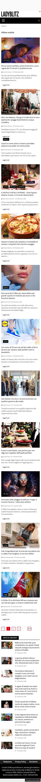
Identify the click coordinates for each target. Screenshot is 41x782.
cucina (6, 187)
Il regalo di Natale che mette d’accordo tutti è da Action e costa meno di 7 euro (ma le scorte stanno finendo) (26, 690)
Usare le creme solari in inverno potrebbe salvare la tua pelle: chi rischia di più (17, 144)
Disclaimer (33, 762)
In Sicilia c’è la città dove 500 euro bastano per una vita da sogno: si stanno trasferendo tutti (19, 601)
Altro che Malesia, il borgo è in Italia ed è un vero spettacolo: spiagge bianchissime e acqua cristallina (20, 119)
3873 (29, 629)
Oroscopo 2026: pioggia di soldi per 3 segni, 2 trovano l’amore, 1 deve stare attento (19, 500)
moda (5, 393)
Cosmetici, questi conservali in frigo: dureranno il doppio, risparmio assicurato (27, 732)
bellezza (6, 139)
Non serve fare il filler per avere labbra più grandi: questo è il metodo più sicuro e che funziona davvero (18, 295)
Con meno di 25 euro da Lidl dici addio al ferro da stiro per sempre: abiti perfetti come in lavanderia (19, 349)
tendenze (22, 187)
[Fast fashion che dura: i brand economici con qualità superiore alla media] (20, 383)
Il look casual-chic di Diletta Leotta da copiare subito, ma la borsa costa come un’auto (27, 704)
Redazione (7, 762)
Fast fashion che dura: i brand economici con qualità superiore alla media (19, 400)
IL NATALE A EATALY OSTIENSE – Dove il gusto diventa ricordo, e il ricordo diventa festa (19, 193)
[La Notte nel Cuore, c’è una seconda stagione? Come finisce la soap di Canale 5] (6, 745)
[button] (39, 20)
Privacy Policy (20, 762)
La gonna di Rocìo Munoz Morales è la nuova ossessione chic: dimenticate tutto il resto (27, 660)
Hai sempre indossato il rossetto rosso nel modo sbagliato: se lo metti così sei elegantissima (26, 674)
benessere (7, 60)
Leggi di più (5, 85)
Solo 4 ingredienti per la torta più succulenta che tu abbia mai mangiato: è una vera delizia (20, 552)
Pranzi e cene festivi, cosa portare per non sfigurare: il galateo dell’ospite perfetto (18, 451)
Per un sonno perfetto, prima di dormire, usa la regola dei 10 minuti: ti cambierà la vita (20, 67)
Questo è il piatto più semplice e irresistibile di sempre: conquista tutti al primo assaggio (19, 243)
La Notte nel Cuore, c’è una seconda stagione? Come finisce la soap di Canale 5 (25, 745)
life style (13, 187)
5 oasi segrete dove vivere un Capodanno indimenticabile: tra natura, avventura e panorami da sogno (26, 718)
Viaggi (5, 111)
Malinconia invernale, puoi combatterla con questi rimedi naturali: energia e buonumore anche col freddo (27, 646)
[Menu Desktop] (3, 20)
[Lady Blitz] (10, 14)
